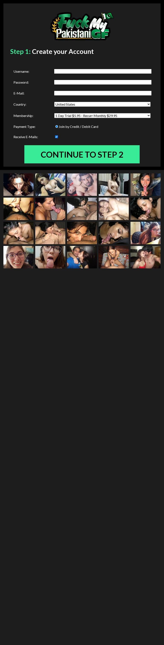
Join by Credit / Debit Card (78, 126)
